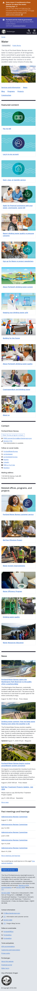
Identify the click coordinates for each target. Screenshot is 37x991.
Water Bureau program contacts (12, 435)
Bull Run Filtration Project (12, 540)
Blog (3, 91)
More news (5, 802)
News (25, 87)
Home (3, 37)
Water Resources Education (13, 643)
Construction (6, 95)
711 (2, 889)
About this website (7, 961)
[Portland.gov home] (8, 31)
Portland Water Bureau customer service (18, 514)
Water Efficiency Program (12, 591)
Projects (20, 91)
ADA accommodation (8, 946)
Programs (11, 91)
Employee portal (6, 965)
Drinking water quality (11, 617)
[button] (29, 31)
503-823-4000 (20, 887)
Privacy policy (5, 953)
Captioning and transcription (10, 950)
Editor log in (5, 968)
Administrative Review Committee (14, 817)
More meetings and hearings (10, 856)
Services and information (10, 87)
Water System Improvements (14, 566)
